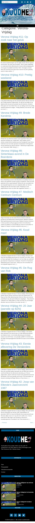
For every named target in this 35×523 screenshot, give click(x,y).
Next (32, 422)
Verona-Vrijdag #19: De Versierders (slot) (25, 493)
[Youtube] (27, 2)
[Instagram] (25, 2)
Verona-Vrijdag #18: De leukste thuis (24, 502)
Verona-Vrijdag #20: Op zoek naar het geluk (25, 483)
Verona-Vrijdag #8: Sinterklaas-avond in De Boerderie (15, 153)
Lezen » (18, 487)
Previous (4, 422)
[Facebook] (22, 2)
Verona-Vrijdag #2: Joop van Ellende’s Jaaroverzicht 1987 (17, 384)
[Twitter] (30, 2)
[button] (17, 25)
